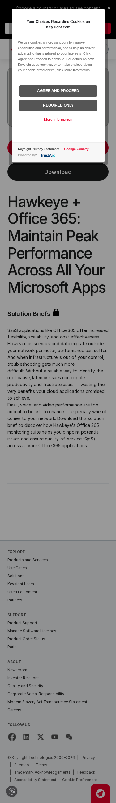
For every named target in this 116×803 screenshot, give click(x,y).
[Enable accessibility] (11, 791)
